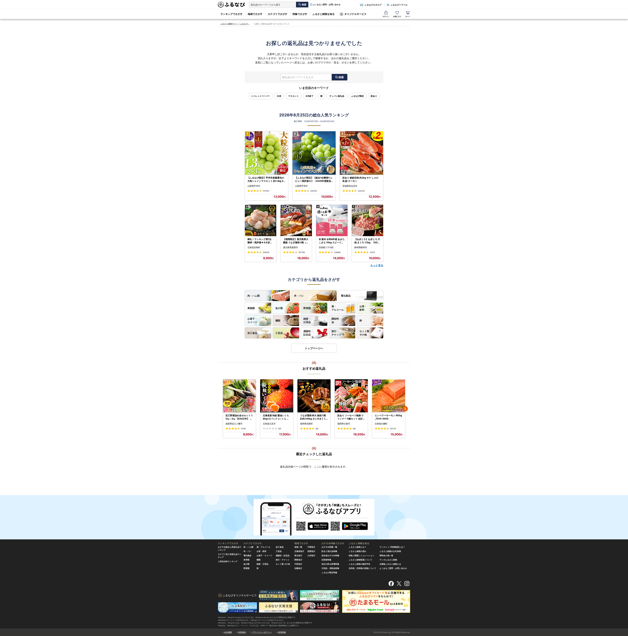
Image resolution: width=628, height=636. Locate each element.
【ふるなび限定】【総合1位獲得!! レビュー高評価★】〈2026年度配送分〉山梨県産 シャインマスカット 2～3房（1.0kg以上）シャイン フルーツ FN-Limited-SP (314, 179)
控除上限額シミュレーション (361, 555)
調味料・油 (336, 320)
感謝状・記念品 (308, 333)
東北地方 (298, 555)
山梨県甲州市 (253, 186)
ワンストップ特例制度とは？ (392, 547)
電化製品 (346, 295)
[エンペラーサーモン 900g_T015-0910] (388, 396)
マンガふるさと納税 (388, 560)
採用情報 (282, 632)
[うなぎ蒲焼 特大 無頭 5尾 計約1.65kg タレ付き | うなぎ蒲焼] (314, 396)
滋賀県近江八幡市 (234, 423)
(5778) (301, 252)
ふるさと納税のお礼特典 (390, 551)
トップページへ (314, 348)
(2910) (266, 252)
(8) (316, 428)
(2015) (313, 191)
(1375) (266, 191)
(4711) (393, 428)
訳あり (374, 96)
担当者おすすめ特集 (330, 555)
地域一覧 (298, 547)
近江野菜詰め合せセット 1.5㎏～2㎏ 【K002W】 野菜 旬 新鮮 (239, 417)
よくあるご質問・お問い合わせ (326, 5)
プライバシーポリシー (262, 632)
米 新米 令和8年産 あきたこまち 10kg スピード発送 (332, 241)
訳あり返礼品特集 (329, 551)
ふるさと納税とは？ (357, 547)
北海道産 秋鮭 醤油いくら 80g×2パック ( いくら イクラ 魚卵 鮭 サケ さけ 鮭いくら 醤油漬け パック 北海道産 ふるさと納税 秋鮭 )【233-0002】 (276, 417)
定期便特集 (326, 560)
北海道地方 (299, 551)
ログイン (386, 16)
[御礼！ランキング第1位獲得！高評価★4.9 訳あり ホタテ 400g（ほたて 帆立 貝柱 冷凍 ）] (260, 220)
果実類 (246, 560)
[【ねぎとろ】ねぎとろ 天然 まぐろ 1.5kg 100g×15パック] (367, 220)
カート (407, 16)
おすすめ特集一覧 (329, 547)
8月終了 (310, 96)
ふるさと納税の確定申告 (359, 564)
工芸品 (279, 333)
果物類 (251, 308)
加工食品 (252, 333)
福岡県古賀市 (343, 423)
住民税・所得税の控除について (362, 568)
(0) (279, 428)
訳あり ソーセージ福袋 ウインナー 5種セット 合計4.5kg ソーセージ (351, 417)
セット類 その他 (283, 564)
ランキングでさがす (231, 14)
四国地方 (311, 551)
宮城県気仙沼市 (349, 186)
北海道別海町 (253, 247)
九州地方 (311, 555)
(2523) (361, 191)
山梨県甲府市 (301, 186)
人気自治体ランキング (227, 561)
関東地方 (298, 560)
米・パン (299, 295)
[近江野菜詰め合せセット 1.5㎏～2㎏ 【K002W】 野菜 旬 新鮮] (239, 396)
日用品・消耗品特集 (330, 568)
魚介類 (279, 308)
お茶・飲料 (363, 308)
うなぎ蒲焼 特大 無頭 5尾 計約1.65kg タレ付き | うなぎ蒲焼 (313, 417)
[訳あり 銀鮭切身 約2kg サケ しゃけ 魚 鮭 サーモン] (361, 153)
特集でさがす (300, 14)
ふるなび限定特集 (329, 572)
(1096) (337, 252)
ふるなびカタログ (373, 4)
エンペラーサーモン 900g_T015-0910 (388, 417)
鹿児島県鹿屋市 (290, 247)
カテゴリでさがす (277, 14)
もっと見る (376, 265)
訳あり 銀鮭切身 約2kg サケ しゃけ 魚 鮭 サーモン (360, 179)
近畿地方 (298, 568)
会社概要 (228, 632)
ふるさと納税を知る (324, 14)
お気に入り (397, 16)
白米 (279, 96)
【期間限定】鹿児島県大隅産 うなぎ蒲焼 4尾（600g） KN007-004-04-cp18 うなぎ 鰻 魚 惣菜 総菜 (296, 241)
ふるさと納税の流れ (357, 551)
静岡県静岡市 (360, 247)
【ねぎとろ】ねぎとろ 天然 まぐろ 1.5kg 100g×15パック (367, 241)
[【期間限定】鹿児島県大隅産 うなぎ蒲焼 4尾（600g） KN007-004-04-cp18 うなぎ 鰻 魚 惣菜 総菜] (296, 220)
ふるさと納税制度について (360, 560)
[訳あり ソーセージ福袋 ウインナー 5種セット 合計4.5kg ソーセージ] (351, 396)
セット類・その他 (365, 333)
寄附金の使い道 (386, 555)
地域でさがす (255, 14)
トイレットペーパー (260, 96)
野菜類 (307, 308)
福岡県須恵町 (306, 423)
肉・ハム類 (253, 295)
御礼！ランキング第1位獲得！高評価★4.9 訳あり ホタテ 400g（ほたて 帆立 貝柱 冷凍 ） (260, 241)
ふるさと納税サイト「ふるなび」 (235, 24)
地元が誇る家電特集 (330, 564)
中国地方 (311, 547)
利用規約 (242, 632)
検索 (341, 77)
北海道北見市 (269, 423)
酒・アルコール (337, 308)
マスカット (293, 96)
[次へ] (405, 408)
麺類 (277, 320)
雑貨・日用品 (307, 320)
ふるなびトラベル (399, 4)
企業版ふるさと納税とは (390, 564)
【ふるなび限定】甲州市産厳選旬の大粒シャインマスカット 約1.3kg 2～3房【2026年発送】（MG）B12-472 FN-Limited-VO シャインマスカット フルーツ (266, 179)
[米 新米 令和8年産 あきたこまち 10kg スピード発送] (332, 220)
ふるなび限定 (357, 96)
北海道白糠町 (381, 423)
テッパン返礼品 (336, 96)
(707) (372, 252)
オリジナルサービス (355, 14)
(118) (243, 428)
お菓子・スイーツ (252, 320)
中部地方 (298, 564)
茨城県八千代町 (326, 247)
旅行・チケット (336, 333)
